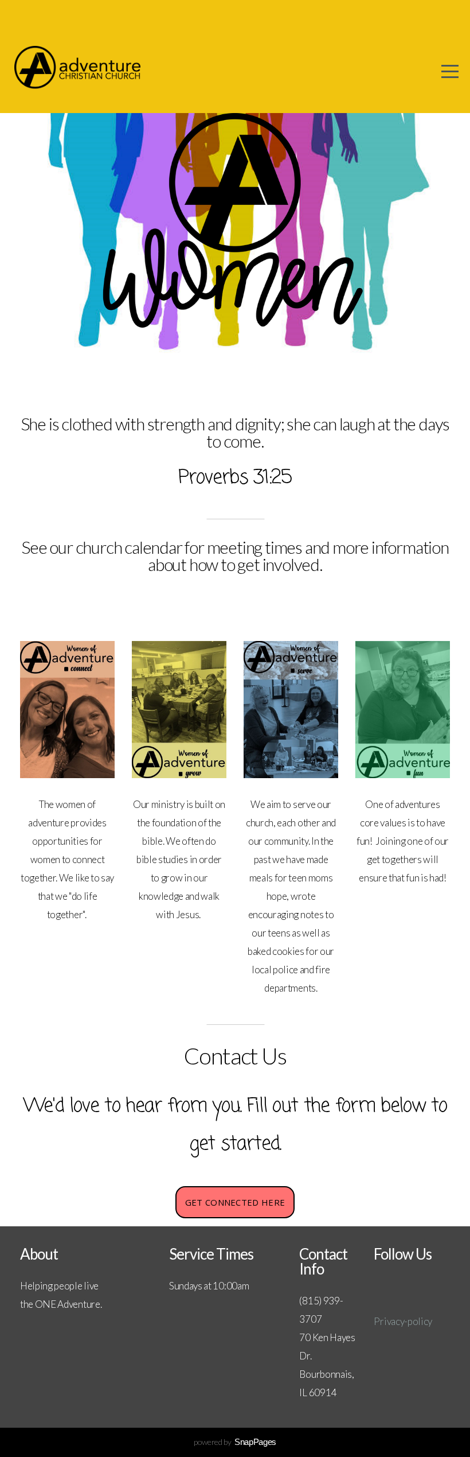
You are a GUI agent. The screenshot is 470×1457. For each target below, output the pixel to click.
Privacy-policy (403, 1321)
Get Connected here (235, 1202)
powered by (235, 1442)
